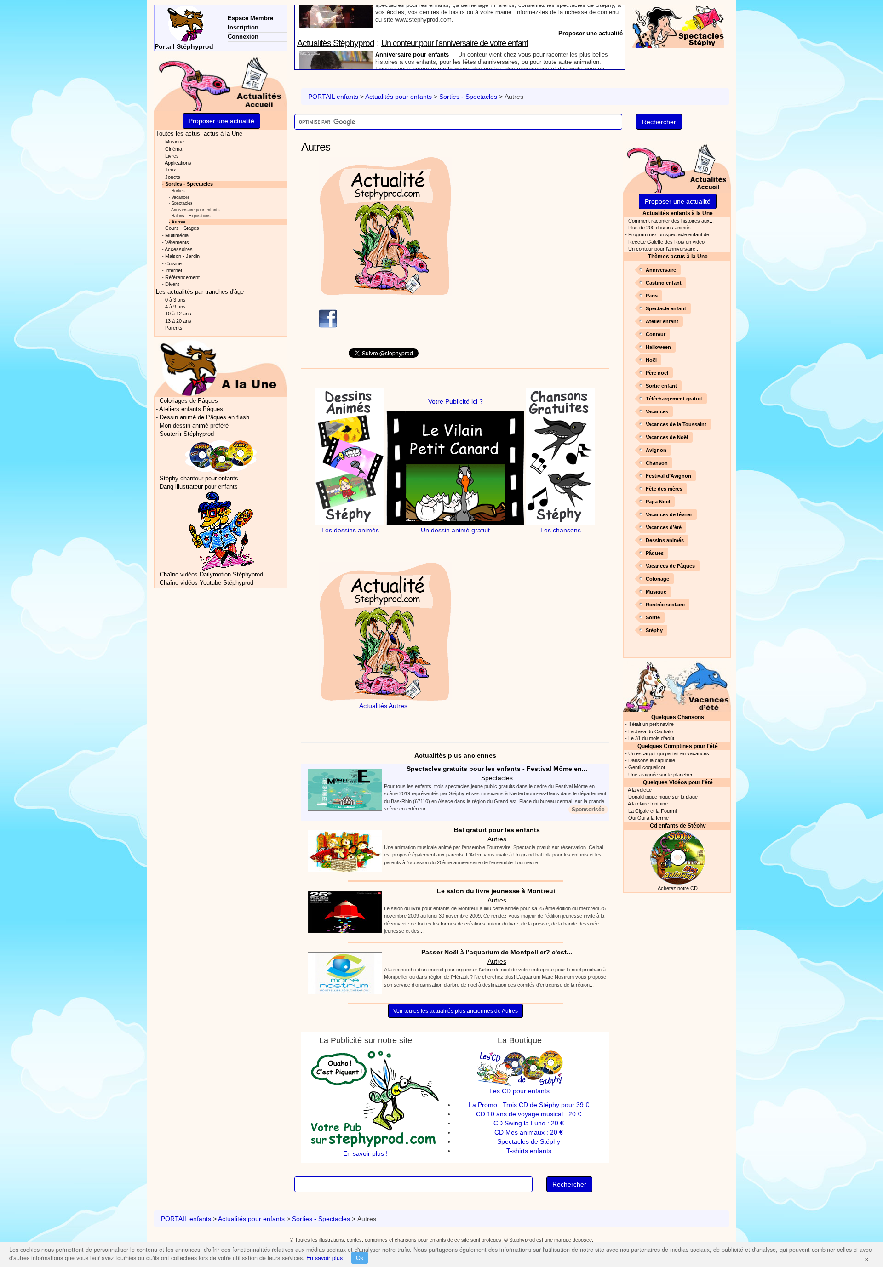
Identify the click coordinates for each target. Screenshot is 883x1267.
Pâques (655, 553)
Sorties (178, 190)
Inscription (243, 27)
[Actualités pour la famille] (677, 166)
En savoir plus (324, 1258)
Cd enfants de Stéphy (678, 825)
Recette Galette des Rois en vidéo (666, 242)
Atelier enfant (662, 321)
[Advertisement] (539, 221)
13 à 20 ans (178, 321)
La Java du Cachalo (650, 731)
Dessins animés (665, 540)
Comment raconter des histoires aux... (671, 220)
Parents (174, 328)
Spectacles (497, 778)
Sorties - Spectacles (468, 96)
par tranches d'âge (200, 292)
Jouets (172, 177)
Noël (651, 360)
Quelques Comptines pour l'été (677, 746)
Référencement (182, 277)
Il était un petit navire (651, 724)
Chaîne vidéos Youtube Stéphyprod (206, 583)
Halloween (658, 347)
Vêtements (177, 242)
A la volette (640, 790)
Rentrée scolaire (665, 604)
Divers (172, 284)
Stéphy (654, 630)
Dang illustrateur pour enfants (199, 487)
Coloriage (657, 579)
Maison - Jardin (182, 256)
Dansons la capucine (651, 760)
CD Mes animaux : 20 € (528, 1132)
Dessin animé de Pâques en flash (204, 417)
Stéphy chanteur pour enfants (199, 478)
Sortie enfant (661, 385)
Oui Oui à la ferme (648, 818)
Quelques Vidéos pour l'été (678, 782)
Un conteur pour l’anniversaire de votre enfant (454, 10)
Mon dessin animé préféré (194, 425)
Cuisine (173, 263)
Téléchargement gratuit (674, 398)
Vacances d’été (664, 527)
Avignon (656, 450)
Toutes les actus (199, 134)
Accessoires (179, 249)
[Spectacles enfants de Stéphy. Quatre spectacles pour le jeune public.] (678, 25)
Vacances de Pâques (670, 566)
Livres (172, 156)
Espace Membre (250, 18)
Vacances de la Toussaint (676, 424)
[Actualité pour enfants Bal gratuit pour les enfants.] (342, 850)
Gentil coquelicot (646, 767)
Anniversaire (661, 270)
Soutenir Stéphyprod (187, 434)
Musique (656, 591)
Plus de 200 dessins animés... (661, 227)
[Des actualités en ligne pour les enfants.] (220, 82)
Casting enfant (664, 282)
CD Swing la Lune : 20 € (528, 1123)
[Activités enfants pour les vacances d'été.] (677, 685)
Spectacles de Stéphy (528, 1141)
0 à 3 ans (175, 299)
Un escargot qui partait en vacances (668, 753)
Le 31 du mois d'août (651, 738)
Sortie (653, 617)
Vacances (657, 411)
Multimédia (177, 235)
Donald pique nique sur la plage (663, 796)
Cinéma (173, 149)
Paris (652, 295)
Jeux (170, 169)
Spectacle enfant (666, 308)
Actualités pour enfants (398, 96)
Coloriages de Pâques (189, 401)
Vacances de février (669, 514)
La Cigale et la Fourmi (652, 811)
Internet (173, 270)
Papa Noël (658, 501)
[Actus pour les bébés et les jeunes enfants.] (220, 367)
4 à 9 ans (175, 306)
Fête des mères (664, 488)
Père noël (657, 373)
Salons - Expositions (191, 215)
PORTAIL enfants (333, 96)
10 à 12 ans (178, 313)
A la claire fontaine (648, 803)
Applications (178, 163)
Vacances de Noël (667, 437)
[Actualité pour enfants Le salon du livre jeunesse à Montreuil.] (342, 911)
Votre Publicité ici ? (455, 401)
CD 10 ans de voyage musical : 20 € (528, 1114)
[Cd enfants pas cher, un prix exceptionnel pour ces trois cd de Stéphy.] (221, 456)
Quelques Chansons (677, 717)
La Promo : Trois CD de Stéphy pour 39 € (529, 1104)
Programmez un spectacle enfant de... (670, 234)
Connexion (243, 36)
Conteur (655, 334)
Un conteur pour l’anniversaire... (664, 248)
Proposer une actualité (590, 65)
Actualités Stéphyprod (335, 10)
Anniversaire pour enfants (412, 21)
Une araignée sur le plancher (660, 774)
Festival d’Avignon (668, 476)
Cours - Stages (182, 228)
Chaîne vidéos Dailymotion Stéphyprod (211, 574)
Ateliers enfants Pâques (191, 409)
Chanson (657, 463)
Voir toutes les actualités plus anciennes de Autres (455, 1011)
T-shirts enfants (528, 1150)
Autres (496, 839)
